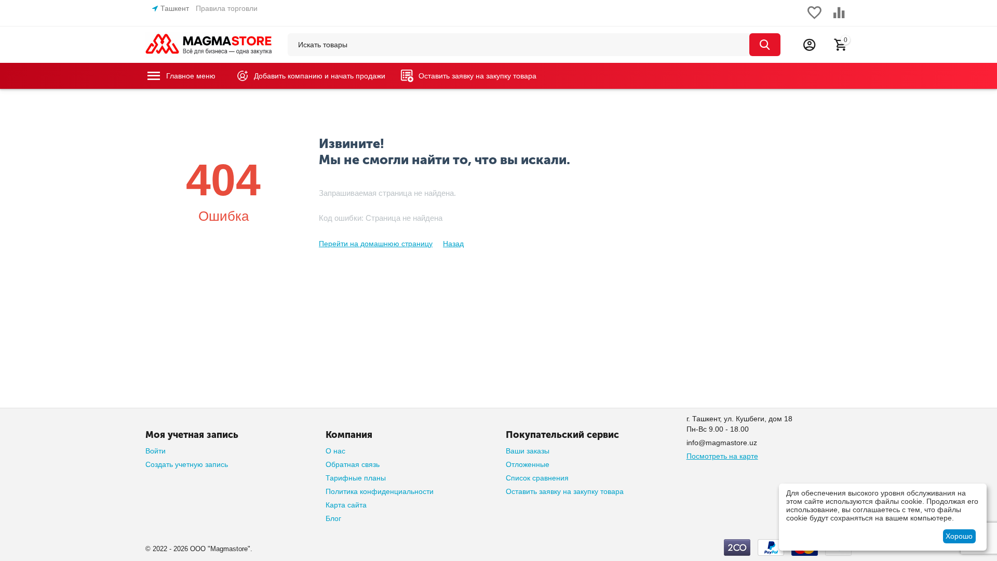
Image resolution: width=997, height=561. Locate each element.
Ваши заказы (527, 451)
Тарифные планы (356, 478)
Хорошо (959, 536)
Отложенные (527, 464)
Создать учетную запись (186, 464)
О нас (335, 451)
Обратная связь (353, 464)
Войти (155, 451)
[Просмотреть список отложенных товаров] (814, 18)
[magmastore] (209, 44)
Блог (333, 518)
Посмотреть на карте (722, 456)
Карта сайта (346, 505)
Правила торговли (227, 8)
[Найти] (764, 44)
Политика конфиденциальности (380, 491)
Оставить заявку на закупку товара (565, 491)
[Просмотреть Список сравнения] (839, 18)
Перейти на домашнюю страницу (376, 243)
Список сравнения (537, 478)
